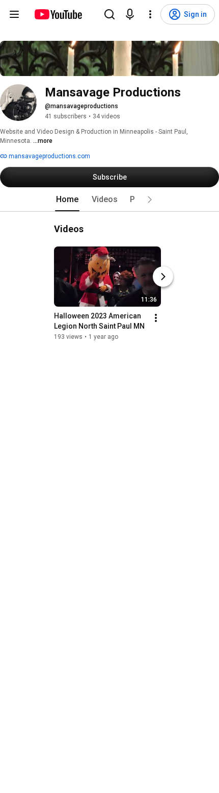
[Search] (109, 14)
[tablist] (109, 199)
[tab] (67, 199)
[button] (150, 199)
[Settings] (150, 14)
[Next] (163, 276)
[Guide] (14, 14)
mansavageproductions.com (48, 156)
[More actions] (156, 318)
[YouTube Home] (57, 14)
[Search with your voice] (130, 14)
